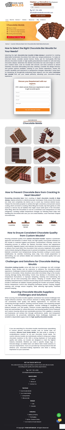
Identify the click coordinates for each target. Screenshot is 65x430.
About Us (12, 19)
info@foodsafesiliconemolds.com (42, 12)
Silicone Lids (26, 398)
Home (7, 19)
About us (33, 381)
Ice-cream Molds (26, 393)
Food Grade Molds (26, 391)
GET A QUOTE (40, 16)
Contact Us (33, 384)
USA (33, 404)
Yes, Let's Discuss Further (32, 110)
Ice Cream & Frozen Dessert (33, 422)
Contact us (43, 19)
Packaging (33, 417)
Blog (38, 19)
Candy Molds (26, 396)
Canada (33, 406)
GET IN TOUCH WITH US (32, 362)
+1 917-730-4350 (37, 10)
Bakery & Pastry (33, 414)
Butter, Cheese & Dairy (33, 419)
